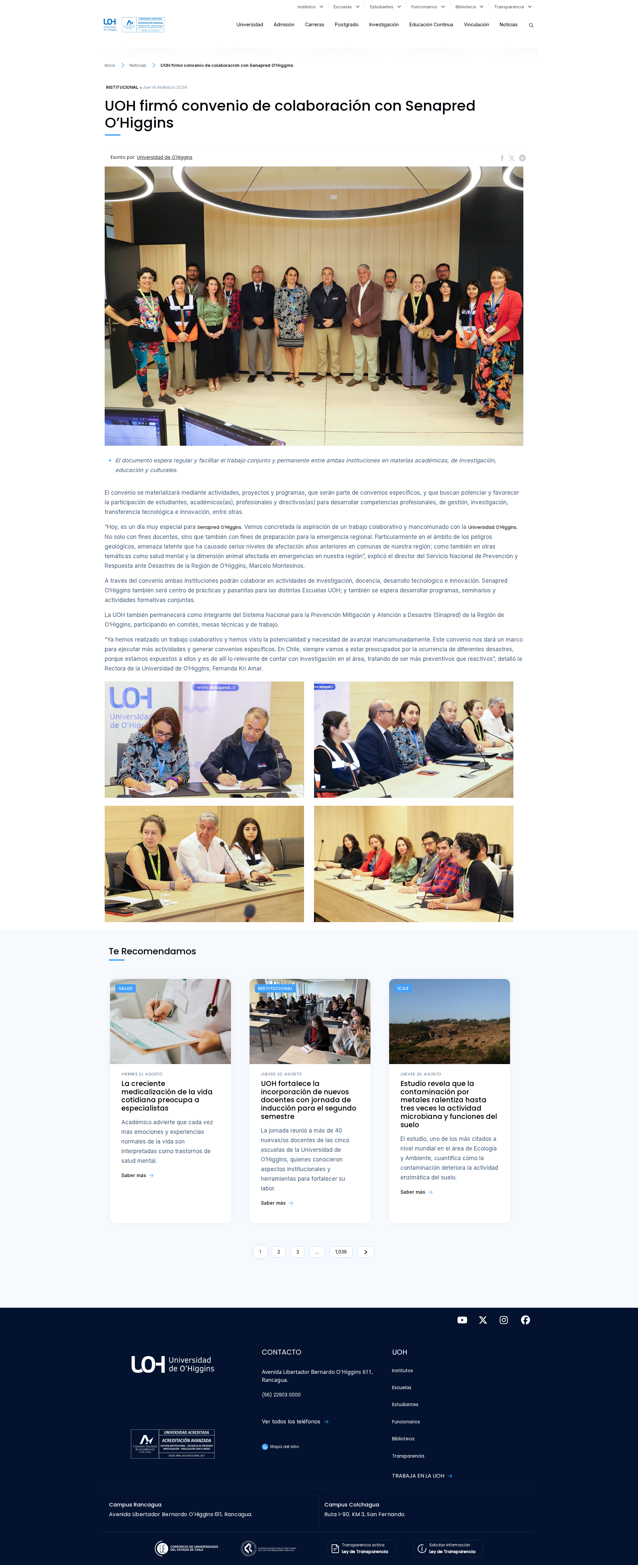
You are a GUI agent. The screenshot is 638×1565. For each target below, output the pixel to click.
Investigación (384, 24)
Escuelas (344, 6)
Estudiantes (383, 6)
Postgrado (347, 24)
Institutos (308, 6)
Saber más (134, 1175)
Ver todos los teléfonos (292, 1421)
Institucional (122, 87)
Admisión (284, 24)
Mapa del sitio (284, 1446)
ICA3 (403, 988)
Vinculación (476, 24)
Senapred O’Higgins (219, 527)
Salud (126, 988)
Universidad (250, 24)
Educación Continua (431, 24)
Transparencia (510, 6)
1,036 (341, 1252)
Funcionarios (425, 6)
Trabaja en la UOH (419, 1476)
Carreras (314, 24)
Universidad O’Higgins (492, 527)
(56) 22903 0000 (281, 1395)
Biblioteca (467, 6)
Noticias (509, 24)
